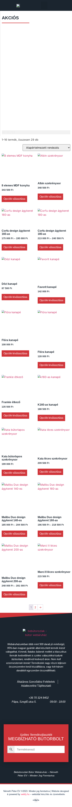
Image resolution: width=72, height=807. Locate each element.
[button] (44, 5)
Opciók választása (14, 198)
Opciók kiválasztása (15, 297)
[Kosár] (62, 5)
